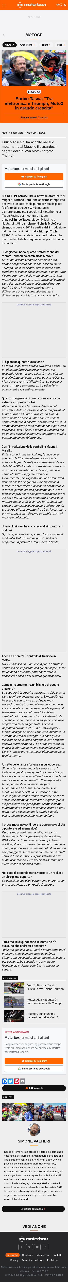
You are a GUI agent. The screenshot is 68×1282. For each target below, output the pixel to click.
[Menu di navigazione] (4, 5)
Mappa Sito (43, 1255)
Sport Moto (17, 132)
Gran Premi (26, 44)
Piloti (59, 44)
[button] (21, 1247)
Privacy (14, 1260)
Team (45, 44)
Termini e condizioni (33, 1260)
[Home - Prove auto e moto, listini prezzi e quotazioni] (32, 5)
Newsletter (12, 1255)
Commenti (36, 1088)
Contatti (57, 1255)
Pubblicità (52, 1260)
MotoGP (31, 132)
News (8, 44)
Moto (5, 132)
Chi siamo (27, 1255)
